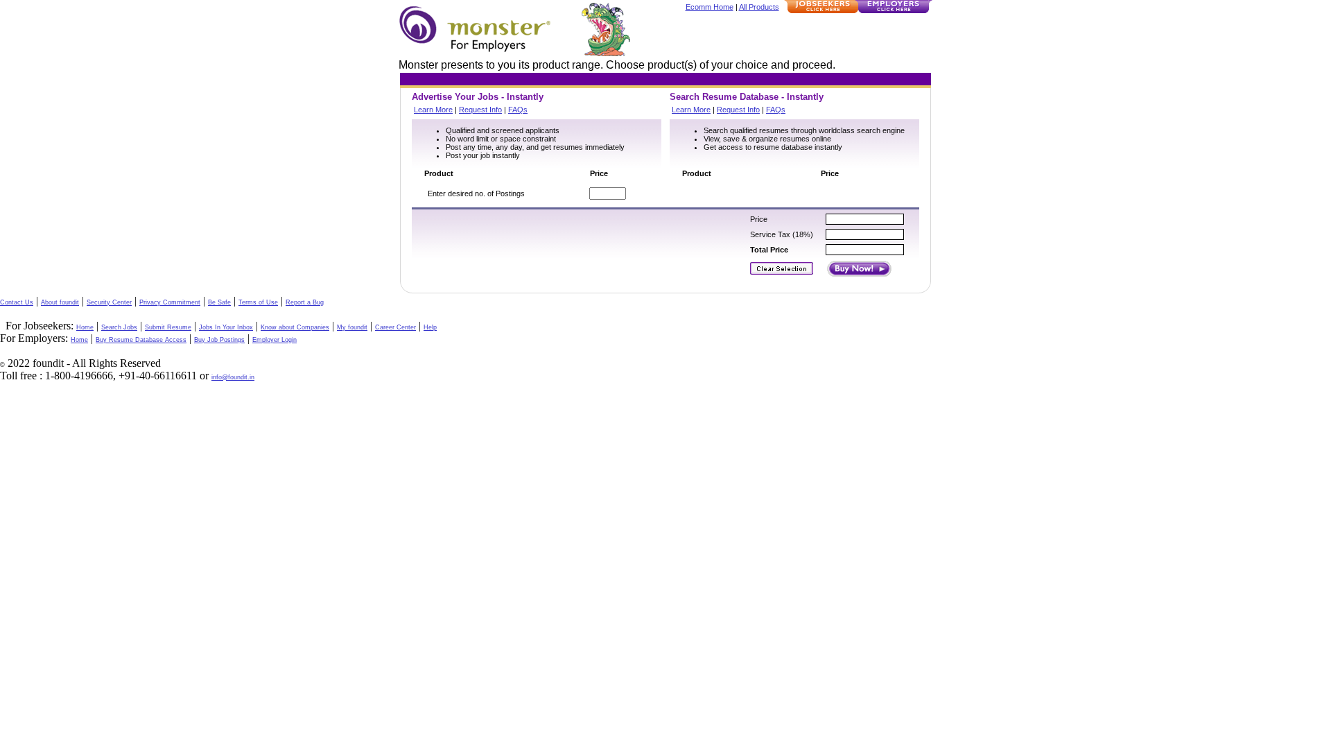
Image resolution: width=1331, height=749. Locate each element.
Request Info (480, 109)
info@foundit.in (232, 377)
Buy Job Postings (219, 339)
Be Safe (219, 302)
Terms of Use (258, 302)
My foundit (352, 327)
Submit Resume (168, 327)
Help (430, 327)
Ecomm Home (709, 7)
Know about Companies (295, 327)
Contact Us (16, 302)
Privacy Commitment (169, 302)
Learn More (433, 109)
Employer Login (274, 339)
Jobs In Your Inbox (226, 327)
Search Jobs (119, 327)
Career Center (395, 327)
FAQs (518, 109)
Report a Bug (305, 302)
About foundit (60, 302)
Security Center (109, 302)
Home (85, 327)
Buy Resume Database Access (141, 339)
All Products (759, 7)
